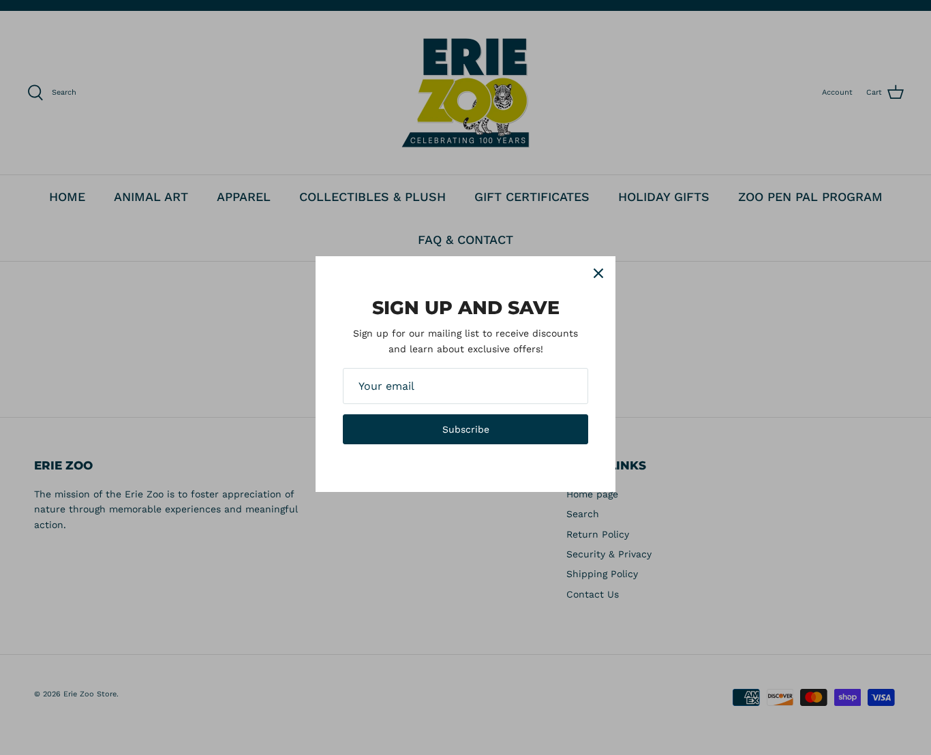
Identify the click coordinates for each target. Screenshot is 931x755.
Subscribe (465, 429)
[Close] (598, 273)
